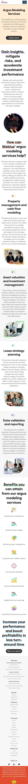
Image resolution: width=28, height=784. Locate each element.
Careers (14, 727)
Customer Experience (14, 683)
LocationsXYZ (14, 711)
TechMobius (14, 697)
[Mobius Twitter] (9, 764)
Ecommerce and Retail (14, 674)
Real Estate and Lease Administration (14, 676)
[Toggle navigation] (24, 2)
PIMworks (14, 713)
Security (14, 741)
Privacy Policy (9, 776)
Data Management (14, 667)
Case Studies (14, 753)
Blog (14, 750)
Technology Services (14, 688)
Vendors (14, 732)
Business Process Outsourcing (14, 685)
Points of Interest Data (14, 678)
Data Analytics (14, 664)
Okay (14, 782)
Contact (14, 734)
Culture (14, 725)
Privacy (14, 738)
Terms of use (14, 743)
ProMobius (14, 699)
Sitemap (14, 745)
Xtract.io (14, 694)
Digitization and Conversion (14, 669)
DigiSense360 (14, 704)
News (14, 722)
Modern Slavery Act (14, 736)
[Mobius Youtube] (19, 764)
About (14, 720)
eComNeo (14, 706)
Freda (14, 709)
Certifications (14, 729)
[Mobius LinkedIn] (14, 764)
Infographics (14, 755)
